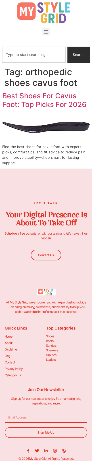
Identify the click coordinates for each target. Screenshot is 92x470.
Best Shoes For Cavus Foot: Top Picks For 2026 (44, 100)
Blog (7, 356)
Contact (10, 362)
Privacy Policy (14, 369)
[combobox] (34, 55)
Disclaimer (11, 349)
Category (11, 375)
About (9, 343)
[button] (46, 31)
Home (9, 336)
